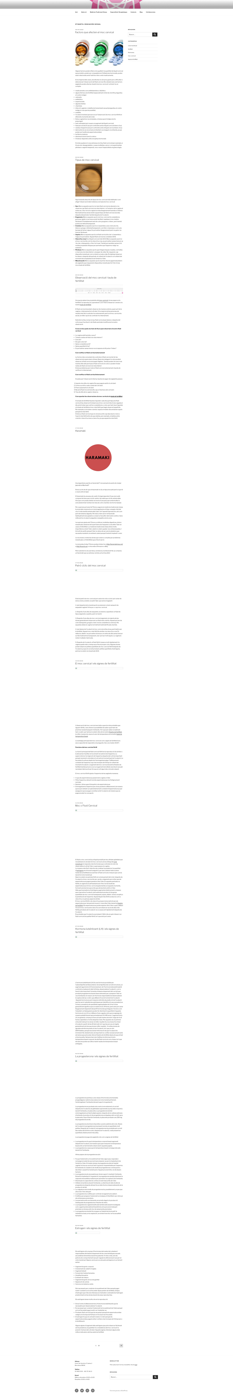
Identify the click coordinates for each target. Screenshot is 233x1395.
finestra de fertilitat (115, 732)
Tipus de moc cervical (87, 159)
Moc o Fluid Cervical (86, 805)
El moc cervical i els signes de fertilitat (95, 663)
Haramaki (80, 430)
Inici (76, 12)
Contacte (133, 12)
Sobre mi (84, 12)
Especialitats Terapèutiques (118, 12)
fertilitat (130, 49)
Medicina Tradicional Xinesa (98, 12)
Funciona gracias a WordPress (119, 1390)
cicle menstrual (132, 45)
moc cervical (103, 300)
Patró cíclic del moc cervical (90, 565)
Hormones (131, 52)
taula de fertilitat (85, 305)
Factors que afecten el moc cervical (94, 32)
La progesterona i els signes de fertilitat (96, 1056)
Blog (141, 12)
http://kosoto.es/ (82, 546)
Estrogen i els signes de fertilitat (92, 1228)
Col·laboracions (150, 12)
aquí (136, 1364)
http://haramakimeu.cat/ (115, 544)
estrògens (80, 870)
